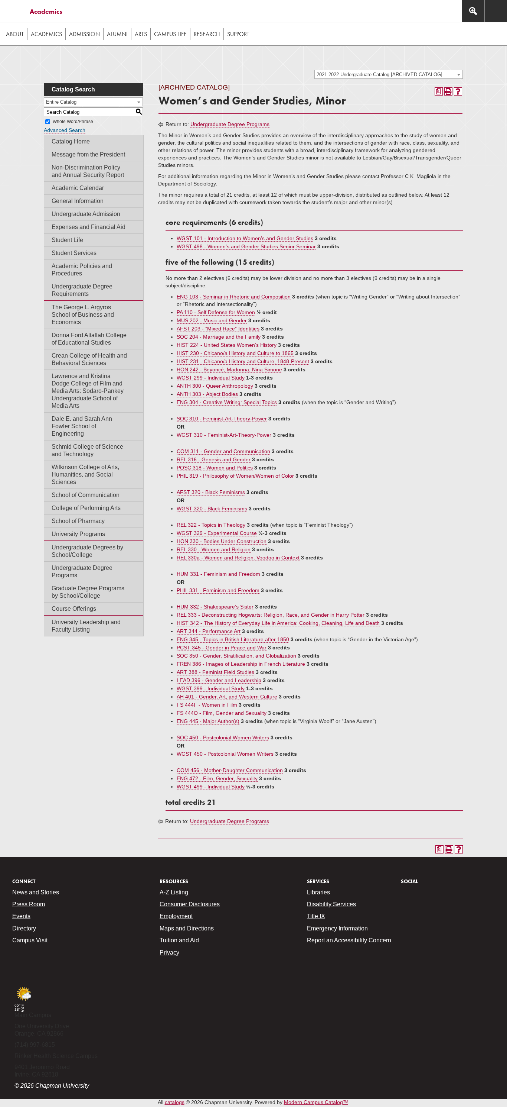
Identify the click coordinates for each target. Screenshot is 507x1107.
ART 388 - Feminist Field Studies (215, 672)
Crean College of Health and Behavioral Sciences (89, 359)
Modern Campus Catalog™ (316, 1102)
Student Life (67, 240)
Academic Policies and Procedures (82, 270)
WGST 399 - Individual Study (211, 688)
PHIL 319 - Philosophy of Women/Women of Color (235, 476)
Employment (176, 916)
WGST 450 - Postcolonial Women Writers (225, 754)
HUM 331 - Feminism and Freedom (218, 574)
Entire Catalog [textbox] (61, 102)
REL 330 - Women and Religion (214, 549)
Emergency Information (337, 928)
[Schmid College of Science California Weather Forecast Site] (23, 1001)
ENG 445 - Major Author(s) (208, 721)
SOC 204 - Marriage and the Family (219, 337)
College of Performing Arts (86, 508)
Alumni (117, 34)
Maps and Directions (187, 928)
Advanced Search (64, 130)
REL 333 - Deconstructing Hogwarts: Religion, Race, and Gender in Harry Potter (270, 615)
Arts (141, 34)
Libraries (318, 892)
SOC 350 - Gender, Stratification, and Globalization (236, 656)
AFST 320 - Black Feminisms (211, 492)
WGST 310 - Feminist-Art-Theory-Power (224, 435)
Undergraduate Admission (86, 214)
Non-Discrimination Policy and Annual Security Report (88, 171)
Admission (84, 34)
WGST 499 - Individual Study (211, 787)
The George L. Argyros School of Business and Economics (83, 314)
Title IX (316, 916)
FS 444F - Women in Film (207, 705)
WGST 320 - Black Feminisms (212, 508)
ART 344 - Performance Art (209, 631)
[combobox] (388, 74)
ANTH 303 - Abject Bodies (207, 394)
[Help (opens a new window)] (458, 91)
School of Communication (86, 495)
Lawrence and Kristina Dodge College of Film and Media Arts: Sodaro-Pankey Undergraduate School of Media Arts (88, 391)
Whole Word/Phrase (73, 121)
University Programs (78, 534)
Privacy (169, 952)
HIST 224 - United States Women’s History (227, 345)
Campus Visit (30, 940)
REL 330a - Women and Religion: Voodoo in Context (238, 558)
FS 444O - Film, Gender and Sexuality (221, 713)
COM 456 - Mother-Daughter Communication (230, 770)
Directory (24, 928)
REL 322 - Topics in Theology (211, 525)
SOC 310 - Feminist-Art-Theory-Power (222, 419)
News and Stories (35, 892)
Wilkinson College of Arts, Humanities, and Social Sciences (85, 474)
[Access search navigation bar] (473, 11)
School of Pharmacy (78, 521)
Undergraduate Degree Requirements (82, 290)
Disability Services (331, 904)
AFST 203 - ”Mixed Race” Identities (218, 329)
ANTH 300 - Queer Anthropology (215, 386)
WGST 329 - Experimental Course (217, 533)
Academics (46, 11)
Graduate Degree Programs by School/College (88, 592)
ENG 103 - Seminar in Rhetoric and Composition (234, 297)
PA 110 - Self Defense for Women (216, 312)
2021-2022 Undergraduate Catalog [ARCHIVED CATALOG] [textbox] (379, 74)
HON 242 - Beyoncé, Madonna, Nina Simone (229, 369)
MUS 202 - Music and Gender (212, 320)
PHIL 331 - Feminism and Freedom (218, 590)
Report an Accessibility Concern (349, 940)
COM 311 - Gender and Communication (223, 451)
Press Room (28, 904)
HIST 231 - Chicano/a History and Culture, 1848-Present (243, 361)
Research (207, 34)
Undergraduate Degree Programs (82, 571)
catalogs (174, 1102)
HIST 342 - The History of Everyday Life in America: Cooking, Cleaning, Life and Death (278, 623)
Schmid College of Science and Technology (87, 450)
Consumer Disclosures (190, 904)
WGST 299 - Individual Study (211, 378)
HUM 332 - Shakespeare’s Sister (215, 607)
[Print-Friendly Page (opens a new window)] (448, 91)
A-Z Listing (174, 892)
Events (21, 916)
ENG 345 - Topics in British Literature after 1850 (233, 639)
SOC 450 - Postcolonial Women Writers (223, 737)
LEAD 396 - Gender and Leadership (219, 680)
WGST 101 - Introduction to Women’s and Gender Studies (245, 238)
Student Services (74, 253)
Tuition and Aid (179, 940)
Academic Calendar (78, 188)
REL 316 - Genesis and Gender (214, 459)
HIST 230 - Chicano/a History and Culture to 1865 (235, 353)
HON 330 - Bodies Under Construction (221, 541)
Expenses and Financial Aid (88, 227)
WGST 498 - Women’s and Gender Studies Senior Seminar (246, 246)
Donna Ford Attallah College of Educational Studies (89, 339)
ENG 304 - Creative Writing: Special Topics (227, 402)
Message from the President (88, 154)
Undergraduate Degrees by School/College (87, 551)
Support (238, 34)
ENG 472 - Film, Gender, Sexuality (217, 778)
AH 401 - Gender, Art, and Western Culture (227, 697)
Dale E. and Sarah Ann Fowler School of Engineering (82, 426)
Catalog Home (71, 141)
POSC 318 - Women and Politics (215, 468)
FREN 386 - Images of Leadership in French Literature (241, 664)
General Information (78, 201)
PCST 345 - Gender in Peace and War (221, 648)
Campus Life (170, 34)
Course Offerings (74, 609)
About (15, 34)
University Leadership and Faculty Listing (86, 626)
